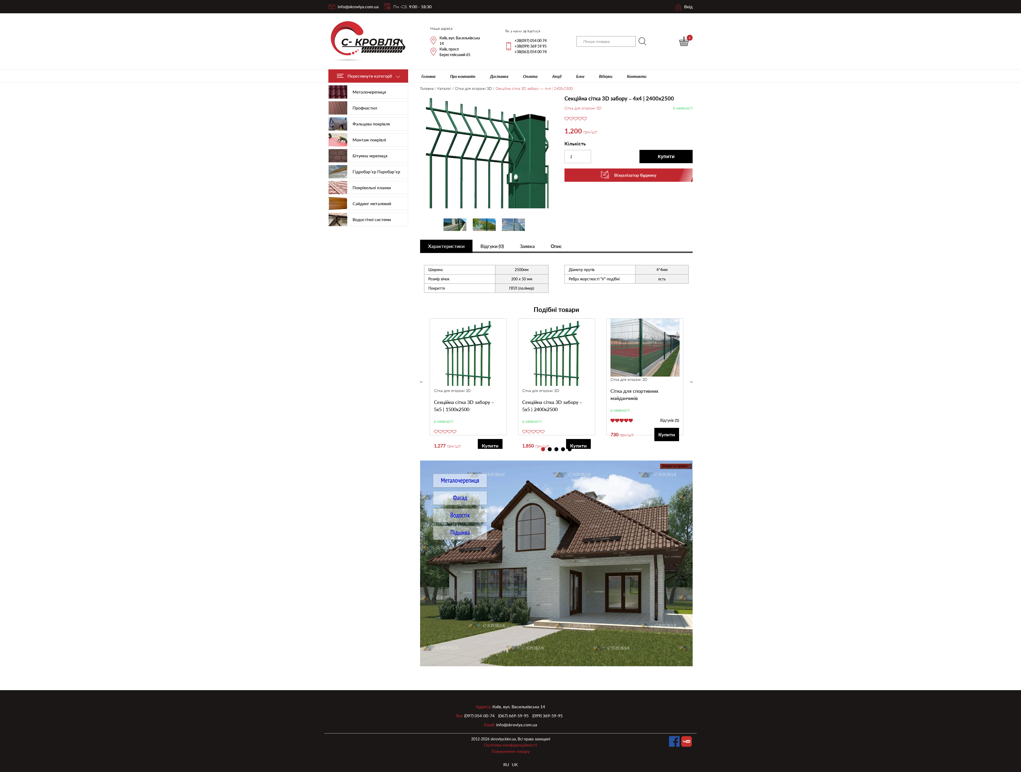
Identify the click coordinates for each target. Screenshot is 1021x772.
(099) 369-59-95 (547, 715)
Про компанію (462, 76)
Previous (421, 381)
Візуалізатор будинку (635, 175)
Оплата (530, 76)
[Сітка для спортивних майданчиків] (645, 348)
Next (691, 381)
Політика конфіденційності (510, 744)
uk (515, 764)
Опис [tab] (556, 246)
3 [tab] (556, 449)
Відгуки (605, 76)
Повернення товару (511, 751)
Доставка (499, 76)
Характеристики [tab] (446, 246)
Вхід (688, 6)
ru (506, 764)
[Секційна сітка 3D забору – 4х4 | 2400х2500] (484, 152)
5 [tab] (570, 449)
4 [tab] (563, 449)
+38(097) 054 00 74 (530, 40)
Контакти (636, 76)
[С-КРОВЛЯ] (364, 41)
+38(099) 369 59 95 (530, 46)
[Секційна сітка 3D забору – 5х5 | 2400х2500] (556, 353)
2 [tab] (550, 449)
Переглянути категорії (370, 75)
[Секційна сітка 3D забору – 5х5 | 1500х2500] (468, 353)
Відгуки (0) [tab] (492, 246)
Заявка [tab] (527, 246)
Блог (580, 76)
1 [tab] (543, 449)
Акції (557, 76)
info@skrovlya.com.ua (358, 6)
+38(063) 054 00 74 (530, 51)
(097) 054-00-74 (479, 715)
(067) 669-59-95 (513, 715)
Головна (428, 76)
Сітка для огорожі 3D (473, 88)
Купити (666, 156)
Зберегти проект (675, 466)
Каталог (444, 88)
